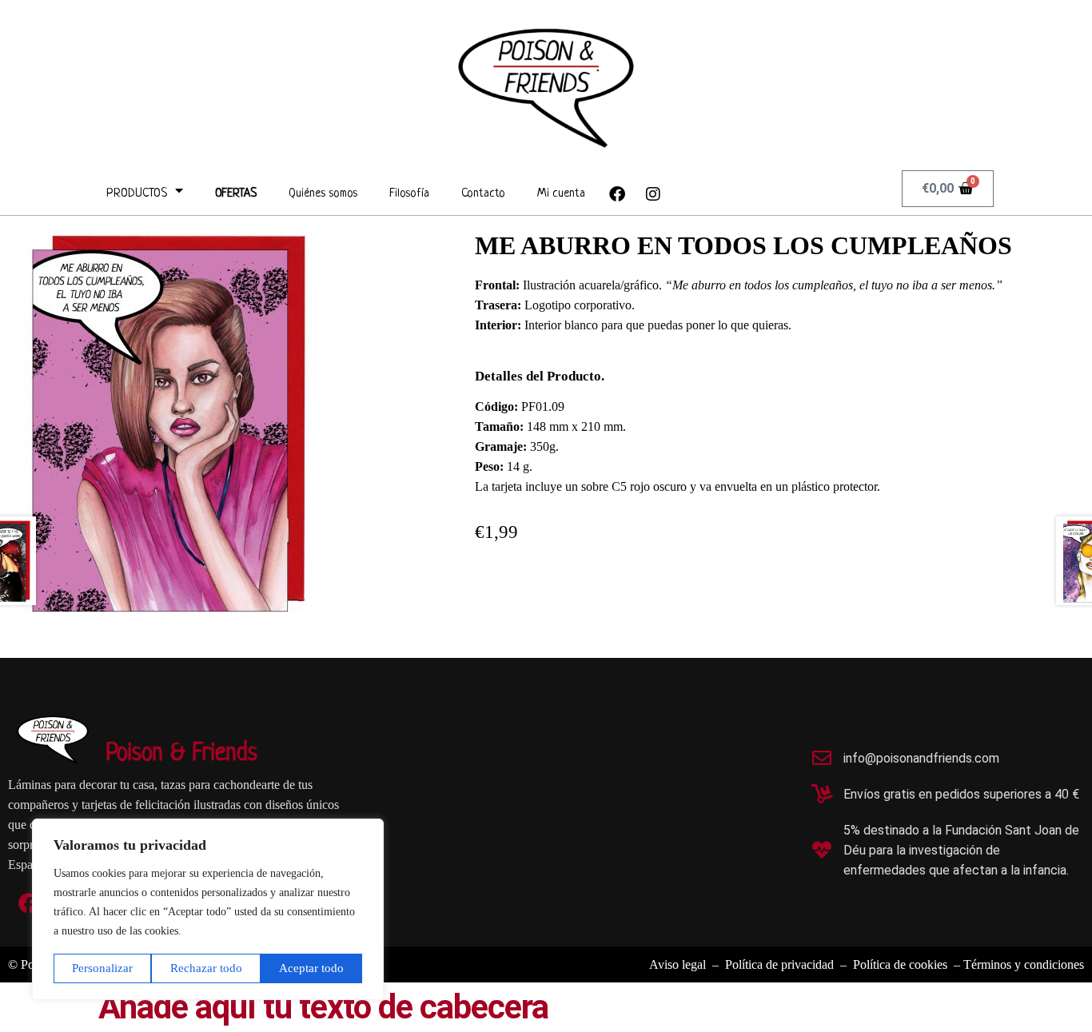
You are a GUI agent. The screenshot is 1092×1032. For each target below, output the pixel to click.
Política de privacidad (779, 964)
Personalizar (102, 968)
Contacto (483, 194)
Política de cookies (900, 964)
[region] (208, 909)
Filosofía (409, 194)
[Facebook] (617, 194)
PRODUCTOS (136, 194)
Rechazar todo (206, 968)
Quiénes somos (323, 194)
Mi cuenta (561, 194)
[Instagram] (653, 194)
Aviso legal (680, 964)
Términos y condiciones (1023, 964)
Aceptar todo (311, 968)
